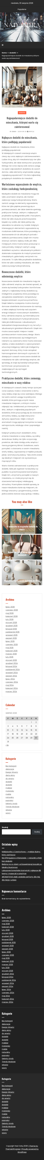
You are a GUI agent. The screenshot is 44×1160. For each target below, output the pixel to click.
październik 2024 (13, 669)
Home (4, 53)
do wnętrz (10, 778)
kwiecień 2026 (12, 616)
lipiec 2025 (10, 641)
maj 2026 (10, 613)
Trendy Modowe (12, 806)
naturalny (10, 797)
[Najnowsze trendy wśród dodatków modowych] (22, 547)
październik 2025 (12, 632)
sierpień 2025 (11, 638)
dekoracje (10, 769)
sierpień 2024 (11, 676)
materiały (10, 791)
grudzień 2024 (12, 663)
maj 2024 (10, 685)
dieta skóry (10, 775)
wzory (8, 813)
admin (14, 132)
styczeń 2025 (11, 660)
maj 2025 (9, 647)
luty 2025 (9, 657)
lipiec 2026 (10, 607)
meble (8, 794)
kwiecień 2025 (11, 651)
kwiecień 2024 (12, 688)
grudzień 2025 (11, 625)
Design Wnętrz (12, 772)
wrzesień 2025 (11, 635)
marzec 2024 (11, 691)
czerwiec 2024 (12, 682)
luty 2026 (9, 619)
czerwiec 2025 (12, 644)
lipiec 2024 (10, 679)
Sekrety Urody (11, 803)
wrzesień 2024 (12, 672)
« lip (7, 745)
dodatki (12, 53)
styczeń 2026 (11, 622)
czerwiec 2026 (12, 610)
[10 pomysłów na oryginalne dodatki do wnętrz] (22, 521)
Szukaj (5, 827)
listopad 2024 (11, 666)
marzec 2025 (11, 654)
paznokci (9, 800)
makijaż (9, 788)
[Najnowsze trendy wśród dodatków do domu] (22, 572)
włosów (9, 810)
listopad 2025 (11, 629)
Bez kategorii (11, 766)
